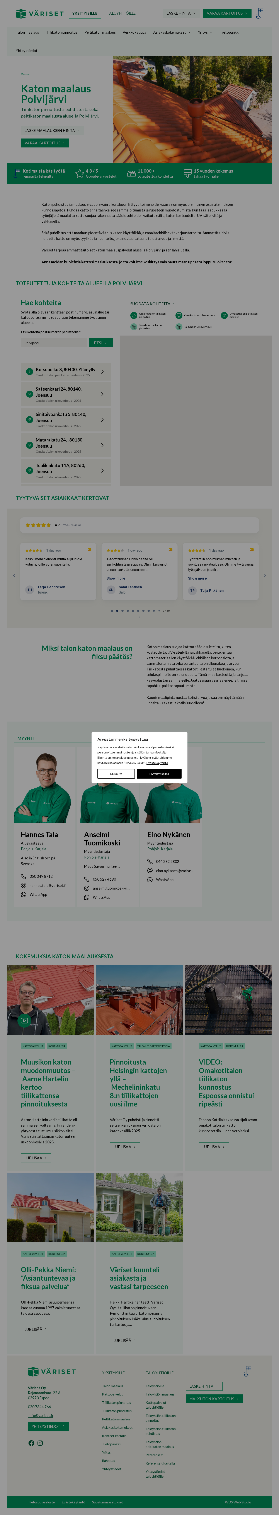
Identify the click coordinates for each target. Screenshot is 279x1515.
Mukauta (116, 774)
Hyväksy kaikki (159, 774)
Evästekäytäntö (157, 763)
